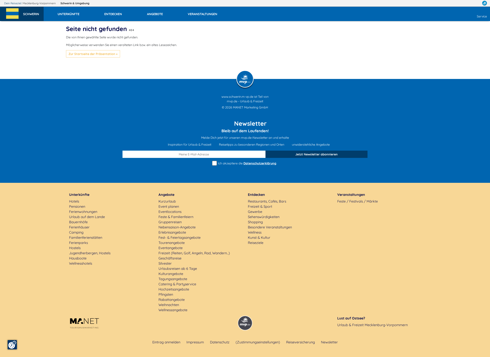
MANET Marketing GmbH (250, 107)
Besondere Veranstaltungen (270, 227)
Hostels (75, 248)
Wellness (254, 232)
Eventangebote (170, 248)
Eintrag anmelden (166, 342)
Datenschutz (219, 342)
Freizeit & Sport (260, 206)
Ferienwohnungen (83, 211)
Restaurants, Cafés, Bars (267, 201)
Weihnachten (168, 305)
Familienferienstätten (85, 237)
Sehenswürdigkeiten (263, 217)
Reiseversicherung (300, 342)
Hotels (74, 201)
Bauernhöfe (78, 222)
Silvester (165, 263)
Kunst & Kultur (259, 237)
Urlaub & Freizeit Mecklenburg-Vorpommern (372, 325)
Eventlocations (169, 211)
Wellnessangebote (172, 310)
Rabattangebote (171, 299)
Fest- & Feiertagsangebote (179, 237)
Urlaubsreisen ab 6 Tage (177, 268)
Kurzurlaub (167, 201)
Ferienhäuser (79, 227)
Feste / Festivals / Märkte (357, 201)
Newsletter (329, 342)
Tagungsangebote (172, 279)
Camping (76, 232)
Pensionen (77, 206)
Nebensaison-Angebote (177, 227)
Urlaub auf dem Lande (87, 217)
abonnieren (316, 154)
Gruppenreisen (170, 222)
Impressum (195, 342)
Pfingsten (165, 294)
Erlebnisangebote (172, 232)
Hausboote (78, 258)
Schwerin (74, 3)
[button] (33, 12)
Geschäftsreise (169, 258)
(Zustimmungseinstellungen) (258, 342)
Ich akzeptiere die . (247, 163)
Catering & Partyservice (177, 284)
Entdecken (256, 194)
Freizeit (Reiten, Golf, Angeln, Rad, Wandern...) (194, 253)
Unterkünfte (79, 194)
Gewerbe (255, 211)
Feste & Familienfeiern (175, 217)
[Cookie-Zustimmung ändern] (12, 344)
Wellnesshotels (80, 263)
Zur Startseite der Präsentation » (93, 54)
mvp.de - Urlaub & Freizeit (245, 101)
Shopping (255, 222)
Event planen (168, 206)
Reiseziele (255, 242)
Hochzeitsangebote (173, 289)
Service (482, 16)
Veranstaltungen (351, 194)
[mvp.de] (484, 3)
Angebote (166, 194)
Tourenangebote (171, 242)
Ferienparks (78, 242)
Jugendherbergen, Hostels (89, 253)
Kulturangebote (170, 274)
